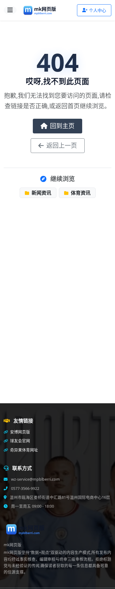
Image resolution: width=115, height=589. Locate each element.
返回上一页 (61, 145)
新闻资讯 (40, 192)
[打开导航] (10, 10)
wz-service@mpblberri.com (35, 479)
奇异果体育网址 (23, 450)
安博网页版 (19, 431)
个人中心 (97, 10)
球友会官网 (19, 440)
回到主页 (62, 126)
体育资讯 (80, 192)
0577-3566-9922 (24, 488)
